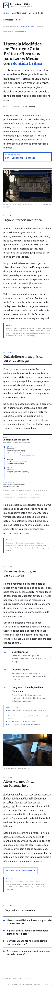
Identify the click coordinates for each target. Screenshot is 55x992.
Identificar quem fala (15, 267)
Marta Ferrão (29, 107)
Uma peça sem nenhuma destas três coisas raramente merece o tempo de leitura (26, 385)
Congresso (8, 20)
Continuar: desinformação (20, 870)
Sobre (19, 20)
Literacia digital (36, 13)
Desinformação (19, 13)
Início (6, 13)
